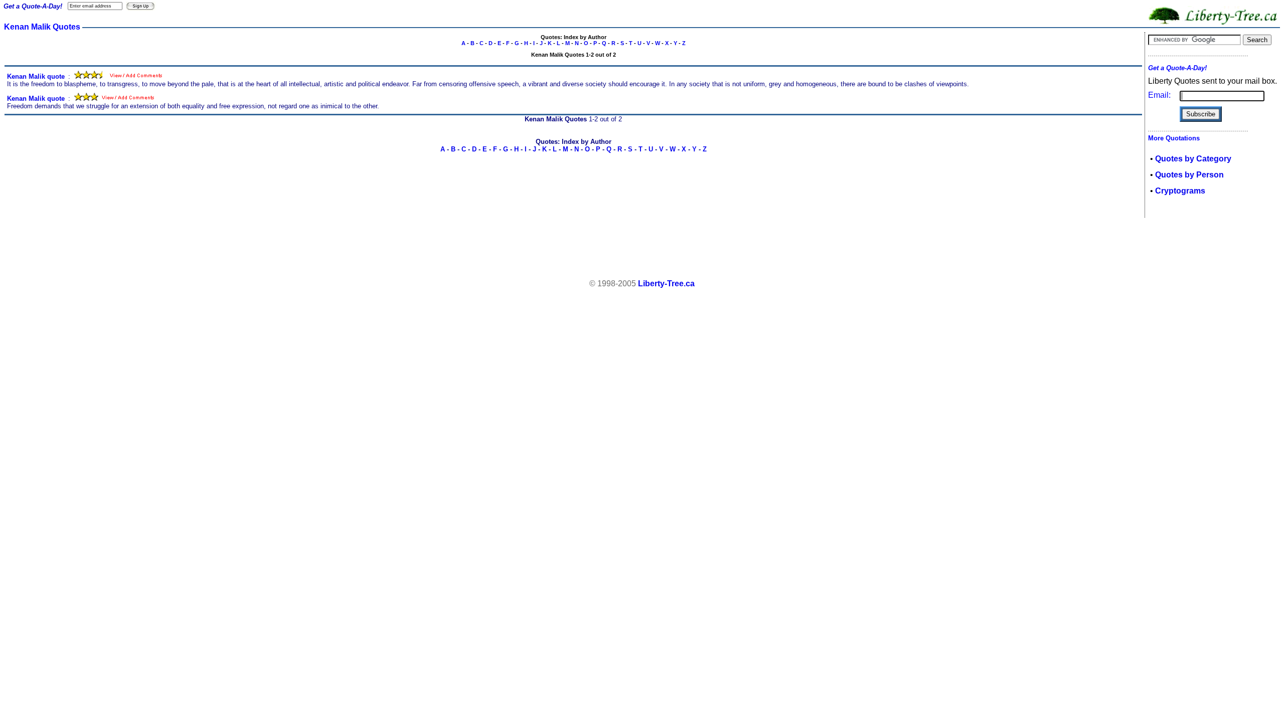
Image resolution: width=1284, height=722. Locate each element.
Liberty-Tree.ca (666, 283)
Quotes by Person (1189, 174)
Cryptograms (1180, 191)
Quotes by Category (1193, 158)
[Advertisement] (642, 248)
